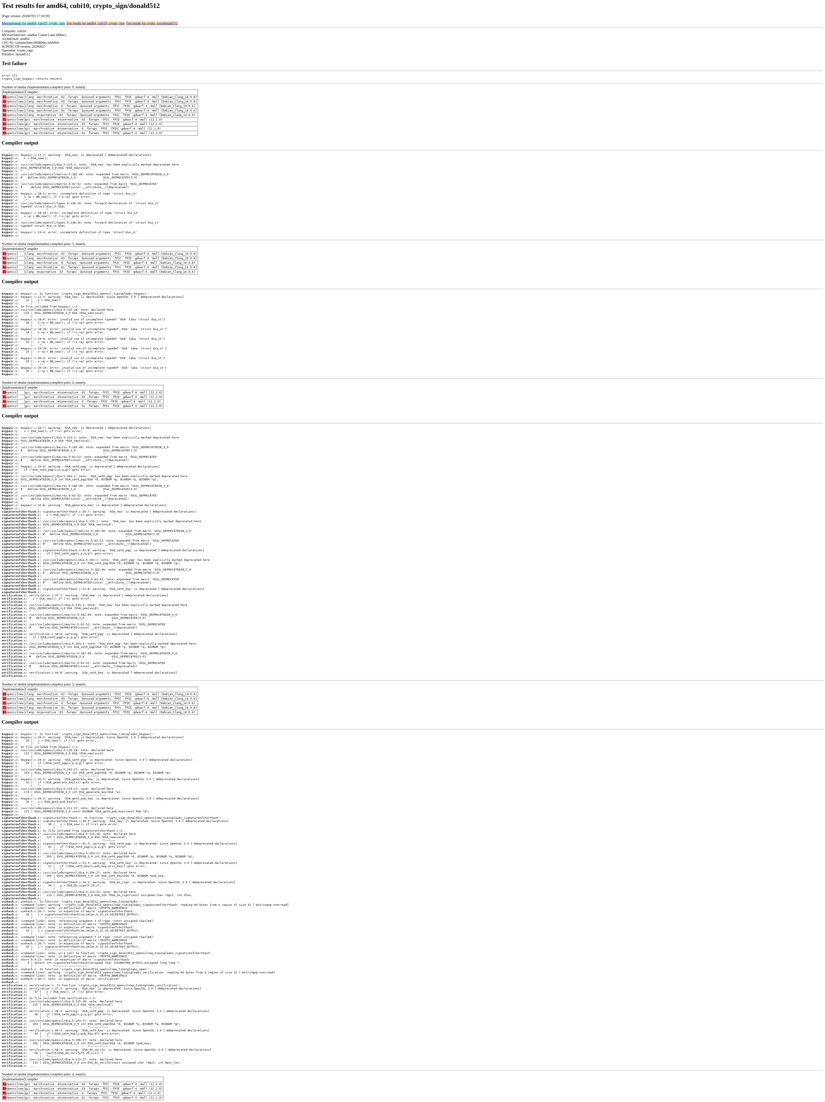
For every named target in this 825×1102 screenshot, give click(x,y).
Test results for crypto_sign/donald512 (152, 23)
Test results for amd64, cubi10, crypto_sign (95, 23)
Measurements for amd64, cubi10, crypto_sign (33, 23)
